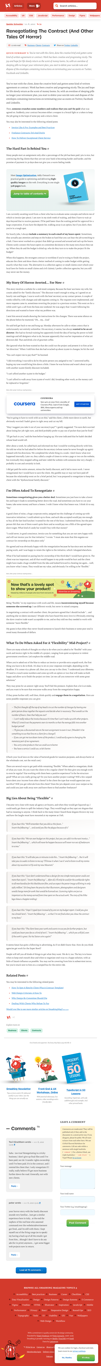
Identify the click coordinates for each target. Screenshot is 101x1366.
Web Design (45, 1321)
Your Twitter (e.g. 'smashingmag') (73, 1207)
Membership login (34, 1352)
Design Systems (70, 1299)
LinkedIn (74, 45)
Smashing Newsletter (18, 1088)
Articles (18, 6)
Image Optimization (26, 175)
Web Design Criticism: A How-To (27, 993)
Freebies (26, 1305)
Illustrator (49, 1305)
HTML (37, 1305)
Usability (53, 1315)
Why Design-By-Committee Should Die (29, 998)
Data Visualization (20, 1299)
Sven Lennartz (58, 1336)
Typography (23, 1315)
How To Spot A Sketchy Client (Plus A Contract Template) (38, 987)
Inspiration (64, 1305)
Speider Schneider (14, 24)
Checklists (76, 1294)
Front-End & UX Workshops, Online (47, 1090)
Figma (82, 16)
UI (43, 1315)
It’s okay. (86, 1358)
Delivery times (48, 1352)
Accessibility (11, 16)
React (44, 1310)
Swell (71, 1339)
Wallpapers (82, 1315)
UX (23, 16)
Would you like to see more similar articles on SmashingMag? (34, 1009)
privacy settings (79, 1351)
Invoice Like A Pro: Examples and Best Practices (33, 127)
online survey (66, 1009)
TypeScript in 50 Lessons (76, 1092)
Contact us (41, 1347)
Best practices (38, 1294)
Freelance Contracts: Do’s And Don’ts (28, 133)
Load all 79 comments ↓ (31, 1270)
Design (72, 16)
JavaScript (43, 16)
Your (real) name (67, 1193)
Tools (35, 1315)
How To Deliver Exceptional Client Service (31, 138)
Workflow (60, 1321)
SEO (89, 1310)
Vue (71, 1315)
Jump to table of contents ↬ (29, 193)
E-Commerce (87, 1299)
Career (64, 1294)
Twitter (67, 45)
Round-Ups (78, 1310)
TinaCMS (62, 1339)
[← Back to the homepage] (7, 6)
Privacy (33, 1310)
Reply (13, 1186)
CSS (31, 16)
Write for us (30, 1347)
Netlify (55, 1339)
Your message (66, 1166)
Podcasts (49, 1356)
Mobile (90, 1305)
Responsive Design (59, 1310)
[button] (93, 5)
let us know (77, 1158)
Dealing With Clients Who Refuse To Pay (30, 1003)
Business (31, 45)
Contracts (46, 45)
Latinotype (54, 1341)
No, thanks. (67, 1358)
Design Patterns (51, 1299)
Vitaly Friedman (43, 1336)
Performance (58, 16)
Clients (38, 45)
